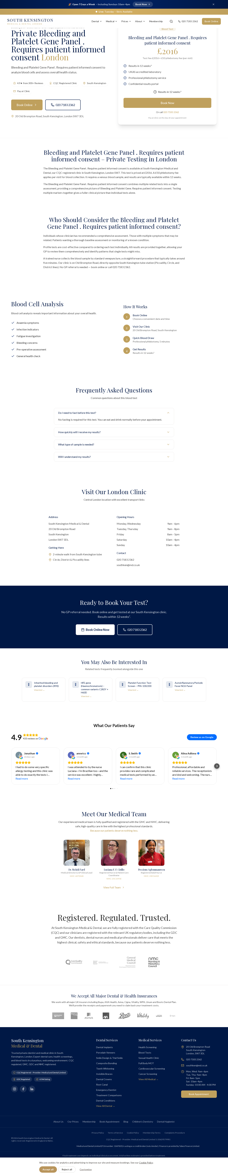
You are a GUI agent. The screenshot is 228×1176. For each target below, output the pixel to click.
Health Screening (148, 1047)
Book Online (211, 21)
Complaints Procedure (175, 1132)
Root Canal (102, 1084)
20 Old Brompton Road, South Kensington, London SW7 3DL (49, 116)
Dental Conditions (105, 1100)
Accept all (48, 1169)
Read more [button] (22, 778)
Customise (86, 1169)
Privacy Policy (98, 1132)
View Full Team (112, 887)
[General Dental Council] (100, 962)
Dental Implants (104, 1047)
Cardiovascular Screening (152, 1068)
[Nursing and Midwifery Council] (154, 962)
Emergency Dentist (106, 1089)
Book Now (167, 103)
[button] (11, 766)
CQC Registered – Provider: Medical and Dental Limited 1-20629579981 (138, 1139)
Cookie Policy (133, 1132)
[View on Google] (19, 755)
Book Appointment (199, 1094)
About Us (58, 1121)
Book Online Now (97, 630)
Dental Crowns (104, 1079)
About (138, 21)
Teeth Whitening (105, 1068)
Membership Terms (152, 1132)
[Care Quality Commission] (74, 962)
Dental (95, 21)
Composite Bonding (106, 1063)
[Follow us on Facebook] (23, 1089)
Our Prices (73, 1121)
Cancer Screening (148, 1073)
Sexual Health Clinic (149, 1057)
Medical (110, 21)
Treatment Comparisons (109, 1095)
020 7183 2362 (65, 105)
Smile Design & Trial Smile (109, 1057)
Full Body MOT (146, 1063)
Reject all (67, 1169)
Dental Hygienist (166, 1121)
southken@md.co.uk (128, 564)
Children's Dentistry (142, 1121)
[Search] (171, 21)
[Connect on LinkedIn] (32, 1089)
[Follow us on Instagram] (14, 1089)
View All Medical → (148, 1079)
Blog (126, 1121)
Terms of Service (115, 1132)
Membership (156, 21)
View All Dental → (105, 1105)
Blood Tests (145, 1052)
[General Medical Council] (127, 962)
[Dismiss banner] (213, 4)
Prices (124, 21)
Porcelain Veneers (105, 1052)
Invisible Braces (104, 1073)
